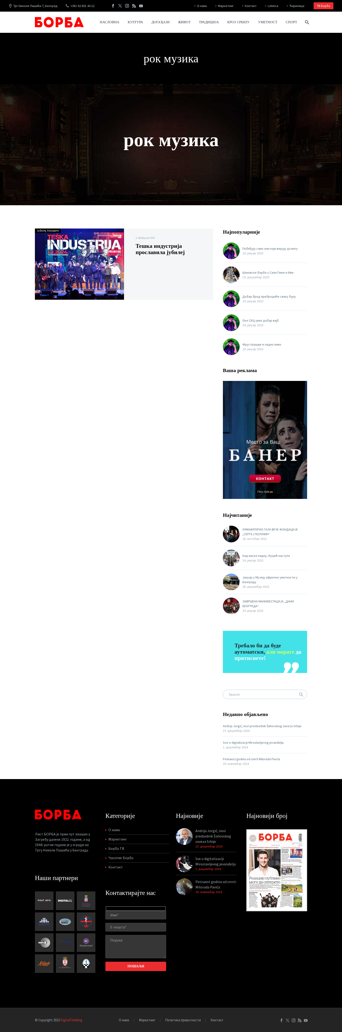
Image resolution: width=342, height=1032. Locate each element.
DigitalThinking (71, 1020)
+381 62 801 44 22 (82, 6)
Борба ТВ (116, 848)
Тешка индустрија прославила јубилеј (160, 249)
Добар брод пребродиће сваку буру (269, 296)
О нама (202, 6)
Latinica (273, 6)
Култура (135, 22)
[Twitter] (120, 6)
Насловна (109, 22)
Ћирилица (296, 6)
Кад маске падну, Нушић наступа (266, 556)
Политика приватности (183, 1020)
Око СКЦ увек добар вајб (260, 320)
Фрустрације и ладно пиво (261, 344)
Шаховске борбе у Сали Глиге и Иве (268, 272)
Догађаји (160, 22)
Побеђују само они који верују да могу (270, 248)
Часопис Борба (120, 857)
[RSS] (134, 6)
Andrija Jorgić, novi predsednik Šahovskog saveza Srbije (262, 726)
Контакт (251, 6)
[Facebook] (113, 6)
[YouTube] (140, 6)
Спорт (291, 22)
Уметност (267, 22)
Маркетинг (226, 6)
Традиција (209, 22)
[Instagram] (127, 6)
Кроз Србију (238, 22)
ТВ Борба (323, 6)
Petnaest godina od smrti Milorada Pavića (251, 759)
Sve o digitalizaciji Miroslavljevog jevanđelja (253, 742)
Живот (184, 22)
